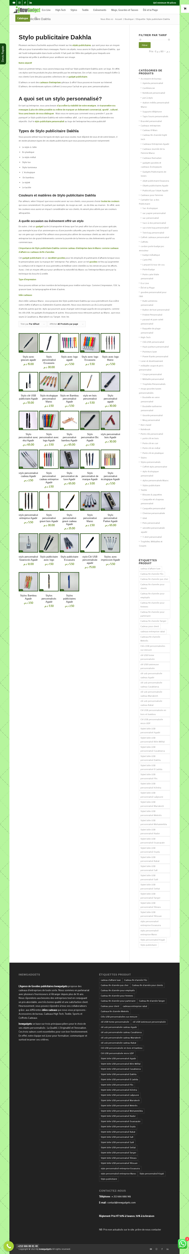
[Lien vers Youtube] (14, 3)
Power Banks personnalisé (155, 356)
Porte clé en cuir (150, 443)
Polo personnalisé (151, 522)
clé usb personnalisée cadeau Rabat (151, 703)
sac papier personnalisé (154, 213)
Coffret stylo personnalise (154, 466)
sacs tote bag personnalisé (155, 227)
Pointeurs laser (149, 351)
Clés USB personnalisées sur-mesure (152, 648)
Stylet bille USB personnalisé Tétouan (151, 914)
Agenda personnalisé (152, 82)
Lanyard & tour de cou (153, 264)
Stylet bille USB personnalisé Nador (150, 831)
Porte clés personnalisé (152, 433)
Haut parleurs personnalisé (155, 346)
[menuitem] (26, 10)
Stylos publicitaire (151, 485)
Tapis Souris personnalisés (155, 116)
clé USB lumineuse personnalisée (149, 666)
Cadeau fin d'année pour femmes (152, 605)
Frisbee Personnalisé (152, 314)
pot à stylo (147, 97)
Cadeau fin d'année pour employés (152, 595)
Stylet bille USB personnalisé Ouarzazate (152, 841)
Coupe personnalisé (152, 374)
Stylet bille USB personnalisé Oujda (150, 850)
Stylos (144, 457)
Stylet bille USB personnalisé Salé (149, 877)
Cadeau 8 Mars (149, 130)
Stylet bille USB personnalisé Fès (148, 776)
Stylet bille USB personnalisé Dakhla (150, 758)
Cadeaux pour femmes (152, 195)
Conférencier (148, 87)
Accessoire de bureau (151, 78)
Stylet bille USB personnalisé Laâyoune (151, 795)
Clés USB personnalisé (153, 341)
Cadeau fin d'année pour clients (152, 586)
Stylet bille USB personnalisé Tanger (150, 896)
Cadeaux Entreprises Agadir (155, 143)
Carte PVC (147, 259)
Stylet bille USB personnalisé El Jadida (151, 767)
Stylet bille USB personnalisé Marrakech (152, 804)
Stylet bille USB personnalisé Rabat (149, 859)
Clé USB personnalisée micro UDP (151, 721)
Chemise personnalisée (153, 513)
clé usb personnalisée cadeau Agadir (151, 675)
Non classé (146, 424)
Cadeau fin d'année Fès (151, 574)
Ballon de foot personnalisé (155, 309)
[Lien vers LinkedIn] (30, 3)
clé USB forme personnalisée (147, 657)
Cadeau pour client (149, 626)
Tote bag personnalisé (153, 232)
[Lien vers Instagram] (19, 3)
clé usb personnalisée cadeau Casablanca (151, 684)
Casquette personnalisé (153, 508)
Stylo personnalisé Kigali (152, 940)
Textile (144, 489)
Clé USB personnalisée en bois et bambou (153, 712)
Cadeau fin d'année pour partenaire (152, 614)
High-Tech (146, 337)
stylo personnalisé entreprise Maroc (149, 932)
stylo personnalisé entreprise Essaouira (150, 923)
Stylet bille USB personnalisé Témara (150, 905)
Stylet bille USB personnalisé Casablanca (152, 749)
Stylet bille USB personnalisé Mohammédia (153, 822)
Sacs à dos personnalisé (154, 222)
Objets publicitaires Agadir (155, 185)
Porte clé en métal (151, 447)
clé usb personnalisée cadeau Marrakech (151, 694)
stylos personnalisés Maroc (155, 480)
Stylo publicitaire (148, 945)
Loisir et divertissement (152, 360)
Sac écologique (150, 208)
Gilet (144, 518)
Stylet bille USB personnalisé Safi (148, 868)
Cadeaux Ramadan (151, 157)
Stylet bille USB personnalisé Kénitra (150, 785)
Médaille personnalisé (153, 378)
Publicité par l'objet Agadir (155, 190)
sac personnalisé (150, 217)
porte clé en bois (150, 438)
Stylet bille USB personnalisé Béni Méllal (152, 740)
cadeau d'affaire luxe (150, 568)
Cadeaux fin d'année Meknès (150, 639)
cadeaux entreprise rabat (152, 631)
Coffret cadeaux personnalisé (155, 237)
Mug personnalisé (151, 419)
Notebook (145, 429)
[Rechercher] (36, 18)
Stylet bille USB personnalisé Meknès (151, 813)
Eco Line (145, 283)
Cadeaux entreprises (150, 125)
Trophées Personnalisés (153, 383)
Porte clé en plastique (153, 452)
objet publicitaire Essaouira (155, 180)
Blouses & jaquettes (152, 494)
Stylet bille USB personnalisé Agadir (150, 730)
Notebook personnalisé (153, 92)
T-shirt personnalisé (152, 536)
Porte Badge (148, 269)
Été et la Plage (147, 287)
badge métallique (151, 254)
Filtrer (144, 45)
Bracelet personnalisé (151, 121)
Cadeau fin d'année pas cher (154, 579)
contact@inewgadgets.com (121, 1202)
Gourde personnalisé (152, 415)
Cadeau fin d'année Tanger (153, 621)
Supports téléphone (152, 111)
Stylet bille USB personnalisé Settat (150, 886)
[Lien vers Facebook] (25, 3)
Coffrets (144, 241)
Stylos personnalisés (150, 461)
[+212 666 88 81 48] (9, 1246)
